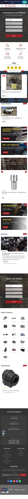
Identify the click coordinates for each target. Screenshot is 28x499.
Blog (7, 458)
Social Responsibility (7, 460)
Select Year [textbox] (9, 20)
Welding (4, 165)
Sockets (15, 164)
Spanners (20, 162)
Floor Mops (20, 164)
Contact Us (7, 451)
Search (14, 35)
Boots (16, 162)
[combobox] (14, 20)
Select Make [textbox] (9, 23)
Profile (21, 451)
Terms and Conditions (7, 455)
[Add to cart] (25, 96)
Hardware (6, 160)
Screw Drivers (6, 164)
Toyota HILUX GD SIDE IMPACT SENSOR (11, 92)
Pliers (11, 164)
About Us (7, 453)
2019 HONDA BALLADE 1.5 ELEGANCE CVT (12, 118)
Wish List (21, 455)
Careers (7, 462)
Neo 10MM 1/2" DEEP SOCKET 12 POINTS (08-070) (14, 192)
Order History (21, 453)
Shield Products (6, 162)
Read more (5, 261)
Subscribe (23, 474)
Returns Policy (7, 456)
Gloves (12, 162)
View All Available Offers (14, 70)
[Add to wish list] (26, 75)
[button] (4, 100)
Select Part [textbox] (9, 30)
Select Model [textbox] (10, 27)
